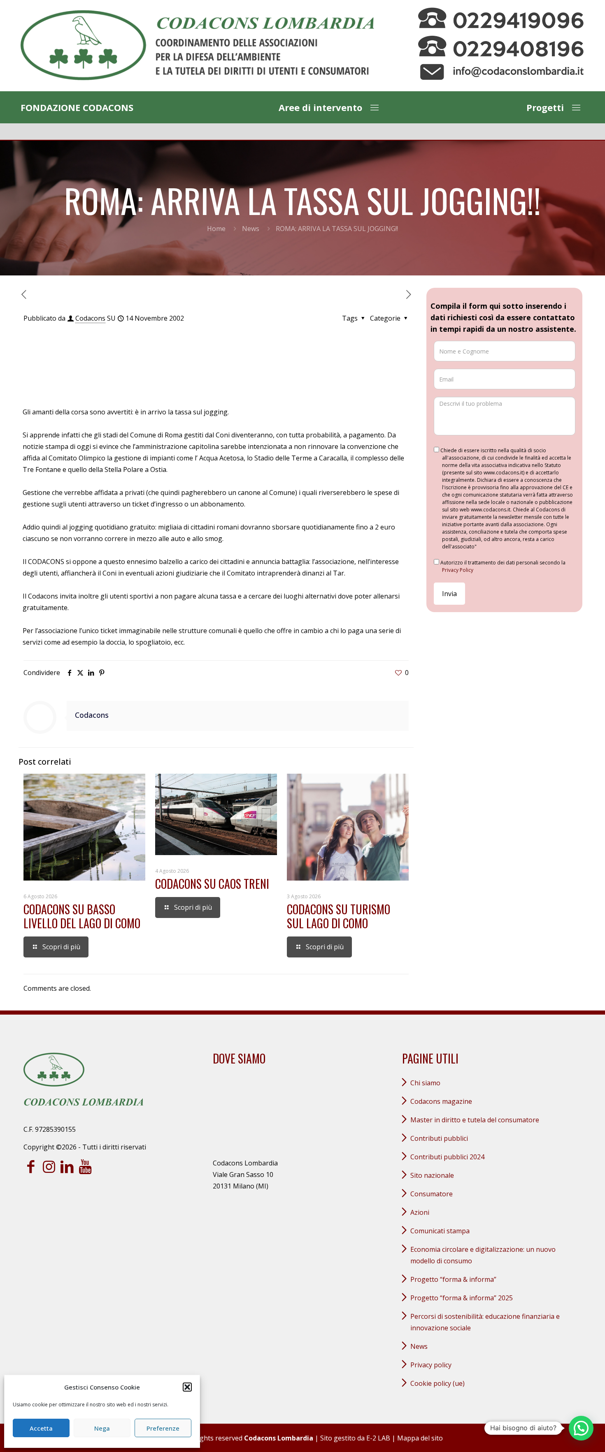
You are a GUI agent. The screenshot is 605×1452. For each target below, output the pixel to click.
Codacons (90, 318)
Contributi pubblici (439, 1138)
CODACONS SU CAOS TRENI (212, 883)
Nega (102, 1428)
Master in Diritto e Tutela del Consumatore (474, 1119)
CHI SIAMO (425, 1082)
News (250, 228)
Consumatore (431, 1193)
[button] (187, 1387)
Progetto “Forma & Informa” (453, 1279)
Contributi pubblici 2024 (447, 1156)
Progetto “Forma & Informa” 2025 (461, 1297)
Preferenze (163, 1428)
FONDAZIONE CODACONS (77, 107)
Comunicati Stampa (440, 1230)
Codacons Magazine (441, 1101)
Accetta (41, 1428)
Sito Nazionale (432, 1175)
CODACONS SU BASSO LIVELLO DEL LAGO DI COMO (81, 916)
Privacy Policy (457, 569)
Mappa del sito (420, 1438)
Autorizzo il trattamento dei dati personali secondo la (502, 566)
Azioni (419, 1212)
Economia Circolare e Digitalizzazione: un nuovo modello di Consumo (483, 1255)
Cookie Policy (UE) (437, 1383)
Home (216, 228)
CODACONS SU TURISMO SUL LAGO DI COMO (338, 916)
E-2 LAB (378, 1438)
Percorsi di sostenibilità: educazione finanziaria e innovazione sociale (485, 1322)
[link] (197, 45)
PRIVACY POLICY (430, 1364)
